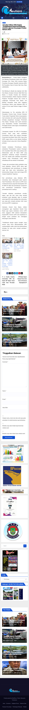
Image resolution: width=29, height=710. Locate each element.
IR (4, 32)
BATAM (4, 22)
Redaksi (25, 706)
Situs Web (5, 407)
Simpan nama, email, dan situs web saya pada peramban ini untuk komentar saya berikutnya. (14, 419)
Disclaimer (8, 703)
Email (4, 399)
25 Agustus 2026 (9, 672)
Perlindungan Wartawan (17, 706)
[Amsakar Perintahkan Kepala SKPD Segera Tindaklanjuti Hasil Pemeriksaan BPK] (7, 240)
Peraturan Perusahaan (6, 706)
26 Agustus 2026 (9, 624)
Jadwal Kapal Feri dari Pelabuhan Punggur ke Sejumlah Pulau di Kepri (13, 326)
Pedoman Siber (23, 703)
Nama (4, 391)
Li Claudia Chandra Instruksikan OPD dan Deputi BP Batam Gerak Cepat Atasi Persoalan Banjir (8, 280)
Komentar (5, 362)
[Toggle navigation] (13, 18)
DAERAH (5, 666)
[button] (24, 17)
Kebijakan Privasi (15, 703)
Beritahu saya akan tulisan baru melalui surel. (13, 433)
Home (4, 703)
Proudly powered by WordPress (10, 698)
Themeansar (14, 700)
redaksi (18, 672)
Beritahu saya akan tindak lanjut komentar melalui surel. (12, 427)
